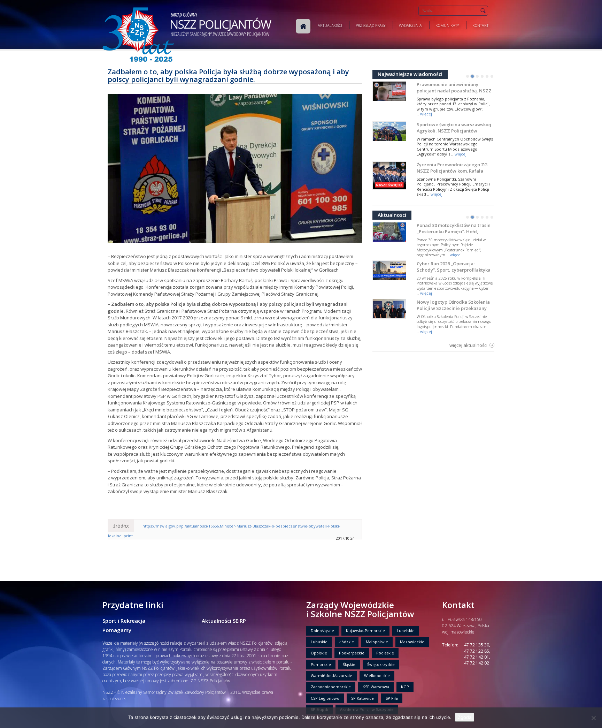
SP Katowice (362, 698)
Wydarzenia (410, 25)
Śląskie (349, 664)
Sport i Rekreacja (123, 620)
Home (303, 26)
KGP (405, 686)
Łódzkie (346, 641)
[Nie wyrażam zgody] (593, 717)
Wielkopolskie (377, 675)
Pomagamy (116, 630)
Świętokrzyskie (381, 664)
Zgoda (464, 717)
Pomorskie (321, 664)
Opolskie (319, 652)
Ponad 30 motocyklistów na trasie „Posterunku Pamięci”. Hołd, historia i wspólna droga (454, 231)
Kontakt (480, 25)
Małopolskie (377, 641)
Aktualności (330, 25)
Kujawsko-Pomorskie (365, 630)
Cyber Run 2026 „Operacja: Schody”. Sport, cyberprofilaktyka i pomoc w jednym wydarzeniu (454, 269)
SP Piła (392, 698)
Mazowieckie (412, 641)
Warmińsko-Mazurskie (331, 675)
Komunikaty (447, 25)
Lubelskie (406, 630)
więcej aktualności (468, 345)
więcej (426, 113)
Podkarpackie (351, 652)
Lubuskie (319, 641)
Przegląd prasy (370, 25)
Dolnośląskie (322, 630)
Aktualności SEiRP (224, 620)
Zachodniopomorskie (331, 686)
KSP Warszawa (376, 686)
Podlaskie (385, 652)
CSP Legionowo (325, 698)
